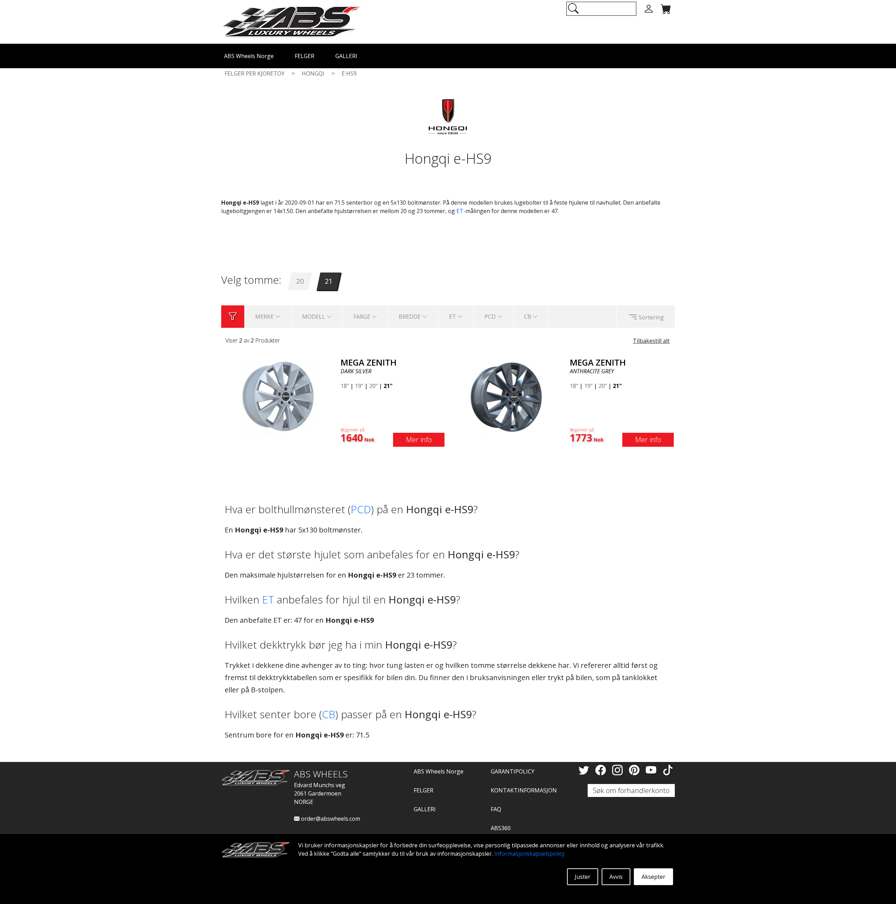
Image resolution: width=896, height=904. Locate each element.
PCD (361, 509)
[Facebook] (602, 770)
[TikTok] (668, 770)
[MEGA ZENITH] (278, 396)
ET (459, 211)
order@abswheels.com (330, 818)
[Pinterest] (635, 770)
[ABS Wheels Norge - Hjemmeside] (291, 21)
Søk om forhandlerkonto (631, 790)
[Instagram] (618, 770)
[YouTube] (652, 770)
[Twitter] (585, 770)
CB (328, 714)
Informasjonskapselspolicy (529, 853)
